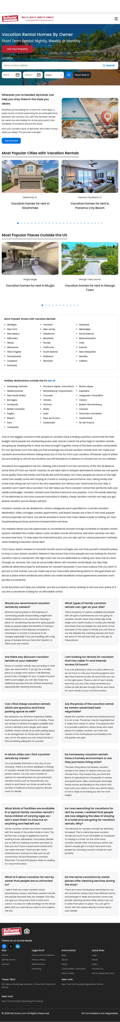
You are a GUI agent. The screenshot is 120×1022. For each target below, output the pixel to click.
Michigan (12, 324)
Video (94, 964)
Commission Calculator (74, 968)
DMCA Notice (38, 964)
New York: (67, 979)
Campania (12, 427)
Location (7, 58)
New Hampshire (87, 351)
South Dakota (50, 351)
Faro (9, 422)
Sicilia (46, 409)
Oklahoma (48, 333)
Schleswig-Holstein (17, 386)
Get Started (11, 140)
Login (94, 955)
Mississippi (84, 329)
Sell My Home (8, 959)
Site (4, 950)
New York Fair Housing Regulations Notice (82, 984)
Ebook (95, 959)
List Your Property (17, 49)
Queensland (85, 418)
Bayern (11, 418)
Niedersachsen (15, 390)
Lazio (45, 413)
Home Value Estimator (103, 973)
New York (12, 329)
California (48, 347)
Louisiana (12, 360)
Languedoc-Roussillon (91, 395)
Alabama (48, 356)
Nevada (83, 356)
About (65, 959)
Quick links (98, 950)
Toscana (48, 395)
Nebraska (12, 338)
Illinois (10, 342)
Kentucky (12, 365)
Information (69, 950)
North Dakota (86, 333)
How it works (68, 973)
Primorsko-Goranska (90, 413)
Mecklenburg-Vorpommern (58, 390)
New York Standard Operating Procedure (22, 1001)
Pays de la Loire (51, 418)
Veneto (83, 400)
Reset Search (82, 74)
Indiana (83, 360)
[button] (18, 223)
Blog (64, 955)
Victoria (47, 404)
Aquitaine (84, 390)
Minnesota (12, 347)
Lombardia (49, 422)
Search (110, 65)
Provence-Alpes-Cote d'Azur (58, 386)
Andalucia (12, 404)
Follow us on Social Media (17, 940)
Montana (48, 360)
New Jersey (49, 329)
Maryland (48, 338)
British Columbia (16, 409)
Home (5, 955)
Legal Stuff (38, 950)
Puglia (10, 413)
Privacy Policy (39, 959)
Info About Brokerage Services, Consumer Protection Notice (28, 986)
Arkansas (84, 324)
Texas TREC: (9, 979)
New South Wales (16, 395)
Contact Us (97, 968)
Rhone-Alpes (86, 386)
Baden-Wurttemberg (90, 404)
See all (51, 380)
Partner (5, 964)
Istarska (83, 409)
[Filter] (68, 75)
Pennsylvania (14, 356)
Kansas (83, 347)
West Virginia (14, 351)
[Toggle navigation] (114, 19)
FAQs (64, 964)
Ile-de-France (86, 422)
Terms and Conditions (43, 955)
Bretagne (12, 400)
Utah (81, 342)
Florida (46, 342)
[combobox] (54, 75)
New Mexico (13, 333)
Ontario (47, 400)
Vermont (48, 324)
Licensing (36, 968)
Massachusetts (87, 338)
